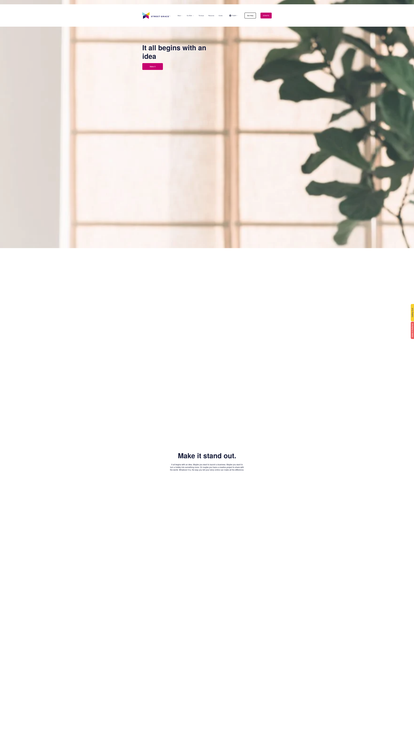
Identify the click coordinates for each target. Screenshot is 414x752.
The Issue (201, 15)
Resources (211, 15)
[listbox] (233, 15)
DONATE (266, 15)
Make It (152, 66)
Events (221, 15)
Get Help (250, 15)
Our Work (189, 15)
